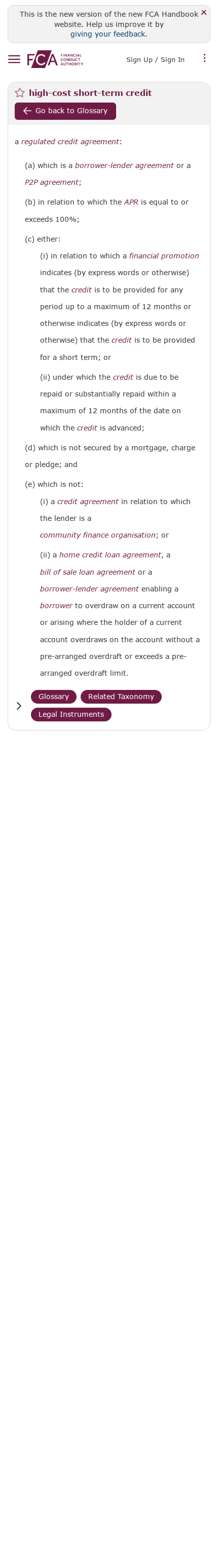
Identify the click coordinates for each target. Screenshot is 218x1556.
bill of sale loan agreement (87, 572)
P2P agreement (52, 182)
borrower (56, 605)
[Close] (204, 13)
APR (131, 202)
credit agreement (88, 501)
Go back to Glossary (71, 110)
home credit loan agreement (110, 554)
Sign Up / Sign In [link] (155, 59)
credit (81, 289)
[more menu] (204, 58)
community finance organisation (98, 535)
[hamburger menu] (14, 59)
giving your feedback (107, 33)
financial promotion (164, 255)
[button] (19, 706)
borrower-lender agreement (124, 165)
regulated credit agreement (70, 141)
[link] (55, 59)
